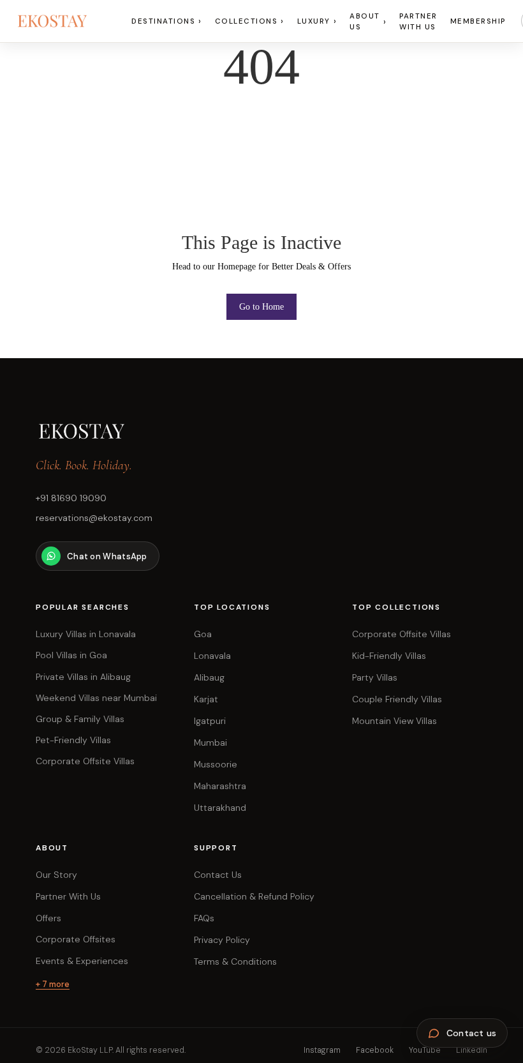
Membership (478, 21)
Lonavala (212, 655)
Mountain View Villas (394, 721)
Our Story (56, 874)
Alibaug (209, 677)
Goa (203, 634)
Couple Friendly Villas (397, 699)
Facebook (375, 1050)
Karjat (206, 699)
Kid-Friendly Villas (389, 655)
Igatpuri (210, 721)
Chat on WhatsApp (107, 556)
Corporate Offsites (75, 939)
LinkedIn (471, 1050)
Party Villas (374, 677)
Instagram (322, 1050)
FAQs (204, 918)
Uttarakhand (220, 807)
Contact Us (218, 874)
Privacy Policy (222, 940)
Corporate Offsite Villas (401, 634)
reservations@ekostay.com (94, 518)
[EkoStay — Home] (65, 21)
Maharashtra (220, 786)
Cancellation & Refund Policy (254, 896)
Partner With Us (418, 21)
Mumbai (210, 742)
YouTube (425, 1050)
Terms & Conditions (235, 961)
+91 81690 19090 (71, 498)
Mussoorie (215, 764)
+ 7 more (53, 984)
